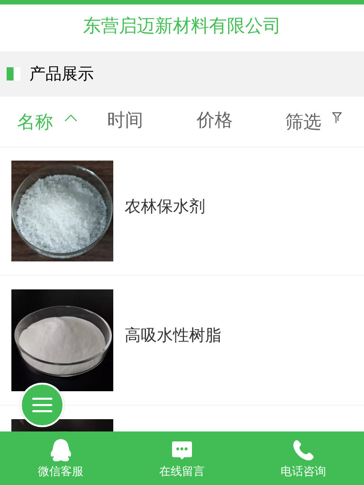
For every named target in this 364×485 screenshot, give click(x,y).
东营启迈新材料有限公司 (182, 25)
